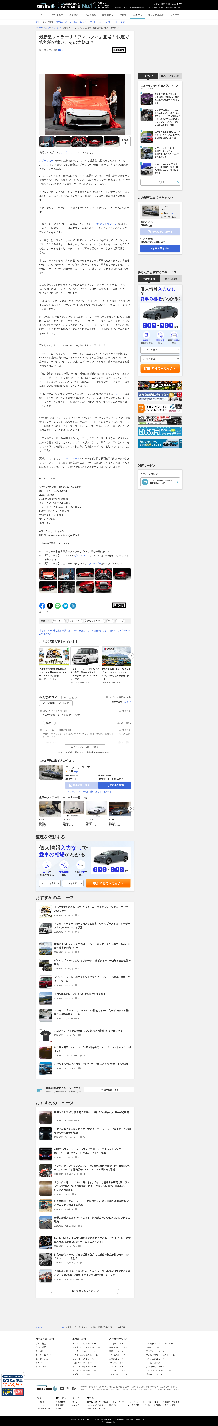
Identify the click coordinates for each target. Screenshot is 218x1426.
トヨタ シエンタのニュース (85, 1355)
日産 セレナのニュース (83, 1359)
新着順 (127, 702)
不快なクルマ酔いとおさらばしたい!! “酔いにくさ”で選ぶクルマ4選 (91, 1064)
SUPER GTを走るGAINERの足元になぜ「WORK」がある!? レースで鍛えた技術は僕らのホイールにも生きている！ (92, 1240)
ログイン (157, 4)
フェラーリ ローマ (77, 767)
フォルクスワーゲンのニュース (160, 1355)
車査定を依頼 (149, 279)
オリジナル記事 (156, 14)
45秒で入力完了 (110, 883)
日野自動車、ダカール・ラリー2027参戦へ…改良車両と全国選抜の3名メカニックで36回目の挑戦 (92, 1203)
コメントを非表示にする (120, 697)
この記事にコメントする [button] (57, 703)
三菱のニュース (116, 1359)
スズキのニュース (117, 1370)
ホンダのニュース (117, 1355)
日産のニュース (116, 1351)
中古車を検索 (117, 785)
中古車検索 (90, 14)
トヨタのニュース (117, 1343)
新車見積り (107, 14)
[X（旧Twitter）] (67, 1388)
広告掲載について (139, 1405)
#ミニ (110, 621)
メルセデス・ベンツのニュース (160, 1343)
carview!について (94, 1402)
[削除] (23, 1374)
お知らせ (116, 1402)
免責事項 (175, 1402)
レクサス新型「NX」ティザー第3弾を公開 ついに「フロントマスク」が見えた (92, 1049)
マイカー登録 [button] (170, 217)
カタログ (73, 14)
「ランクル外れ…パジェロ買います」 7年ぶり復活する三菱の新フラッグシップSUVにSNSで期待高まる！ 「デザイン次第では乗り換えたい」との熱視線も (92, 1186)
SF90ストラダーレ (106, 224)
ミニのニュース (153, 1362)
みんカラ (75, 1405)
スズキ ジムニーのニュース (85, 1374)
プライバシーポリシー (131, 1402)
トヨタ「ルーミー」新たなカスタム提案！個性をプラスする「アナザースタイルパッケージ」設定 (85, 674)
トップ (42, 14)
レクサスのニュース (118, 1347)
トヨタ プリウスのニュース (85, 1343)
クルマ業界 (41, 1347)
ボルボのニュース (154, 1374)
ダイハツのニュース (118, 1374)
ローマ (118, 394)
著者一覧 (112, 1405)
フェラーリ (67, 152)
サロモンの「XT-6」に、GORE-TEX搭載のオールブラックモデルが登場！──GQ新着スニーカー (91, 1012)
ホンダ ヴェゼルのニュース (85, 1366)
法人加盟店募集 (154, 1405)
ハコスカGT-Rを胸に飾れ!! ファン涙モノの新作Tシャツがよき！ (88, 1030)
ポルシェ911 (81, 555)
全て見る (125, 141)
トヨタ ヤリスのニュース (84, 1351)
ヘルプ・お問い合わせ (96, 1408)
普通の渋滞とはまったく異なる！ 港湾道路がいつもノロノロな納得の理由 (92, 1219)
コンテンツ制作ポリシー (97, 1405)
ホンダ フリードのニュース (85, 1370)
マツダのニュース (117, 1362)
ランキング (148, 76)
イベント (40, 1362)
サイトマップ (124, 1405)
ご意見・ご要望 (169, 1405)
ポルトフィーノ (71, 458)
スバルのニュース (117, 1366)
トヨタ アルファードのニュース (87, 1347)
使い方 (74, 698)
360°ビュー (57, 14)
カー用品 (40, 1351)
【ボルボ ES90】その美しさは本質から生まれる (80, 994)
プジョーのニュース (155, 1366)
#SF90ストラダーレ (94, 621)
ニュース (137, 14)
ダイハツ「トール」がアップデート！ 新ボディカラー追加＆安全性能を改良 (92, 962)
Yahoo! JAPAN (176, 4)
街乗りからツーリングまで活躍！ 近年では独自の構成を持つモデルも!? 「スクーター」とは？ (92, 1256)
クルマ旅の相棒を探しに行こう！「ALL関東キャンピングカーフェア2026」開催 (53, 672)
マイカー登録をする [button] (109, 1089)
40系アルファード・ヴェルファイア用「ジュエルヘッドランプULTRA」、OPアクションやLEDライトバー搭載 (87, 1151)
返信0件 (48, 723)
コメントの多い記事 (170, 76)
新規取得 (165, 4)
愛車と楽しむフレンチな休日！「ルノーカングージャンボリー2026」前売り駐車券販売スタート (116, 674)
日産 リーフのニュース (83, 1362)
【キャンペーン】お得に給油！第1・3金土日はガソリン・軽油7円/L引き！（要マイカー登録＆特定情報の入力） (84, 632)
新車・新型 (41, 1343)
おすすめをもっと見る (83, 1291)
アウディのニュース (155, 1351)
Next (131, 656)
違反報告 (126, 711)
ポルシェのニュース (155, 1359)
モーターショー (43, 1359)
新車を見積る (171, 279)
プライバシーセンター (151, 1402)
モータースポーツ (44, 1355)
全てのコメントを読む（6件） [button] (85, 747)
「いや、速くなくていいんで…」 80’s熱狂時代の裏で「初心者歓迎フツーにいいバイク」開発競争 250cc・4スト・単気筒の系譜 (92, 1168)
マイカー (174, 14)
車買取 (123, 14)
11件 (76, 772)
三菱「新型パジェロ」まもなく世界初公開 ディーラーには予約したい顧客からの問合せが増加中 (92, 1131)
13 (122, 723)
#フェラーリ (59, 621)
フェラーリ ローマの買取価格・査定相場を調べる (88, 791)
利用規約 (166, 1402)
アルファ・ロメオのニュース (159, 1370)
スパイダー (95, 563)
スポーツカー (46, 160)
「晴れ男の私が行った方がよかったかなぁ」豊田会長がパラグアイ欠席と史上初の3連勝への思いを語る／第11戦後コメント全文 (92, 1273)
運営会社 (106, 1402)
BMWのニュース (153, 1347)
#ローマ (120, 621)
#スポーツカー (75, 621)
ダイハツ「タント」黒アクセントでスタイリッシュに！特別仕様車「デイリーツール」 (92, 979)
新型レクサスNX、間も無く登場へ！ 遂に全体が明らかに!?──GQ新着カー (91, 1114)
